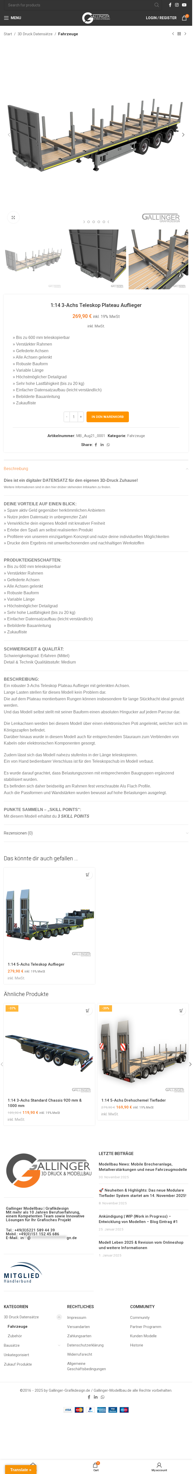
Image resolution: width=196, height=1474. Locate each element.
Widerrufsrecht (79, 1354)
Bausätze (12, 1345)
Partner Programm (145, 1326)
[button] (9, 135)
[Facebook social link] (170, 5)
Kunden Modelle (143, 1336)
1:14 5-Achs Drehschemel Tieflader (133, 1100)
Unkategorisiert (16, 1355)
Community (140, 1317)
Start (8, 34)
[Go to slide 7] (98, 222)
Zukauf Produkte (18, 1364)
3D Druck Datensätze (35, 34)
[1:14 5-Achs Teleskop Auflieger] (49, 913)
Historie (136, 1345)
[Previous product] (173, 34)
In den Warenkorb (108, 417)
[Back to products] (179, 34)
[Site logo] (96, 17)
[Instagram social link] (176, 5)
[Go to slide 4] (83, 222)
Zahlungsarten (79, 1336)
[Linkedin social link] (102, 444)
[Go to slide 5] (88, 222)
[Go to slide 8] (104, 222)
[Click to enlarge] (13, 217)
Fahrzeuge (68, 34)
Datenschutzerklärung (85, 1345)
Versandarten (78, 1326)
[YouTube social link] (184, 5)
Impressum (76, 1317)
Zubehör (15, 1336)
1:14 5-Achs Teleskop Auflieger (36, 964)
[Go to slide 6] (93, 222)
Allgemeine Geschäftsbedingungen (86, 1366)
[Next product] (185, 34)
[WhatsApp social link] (108, 444)
